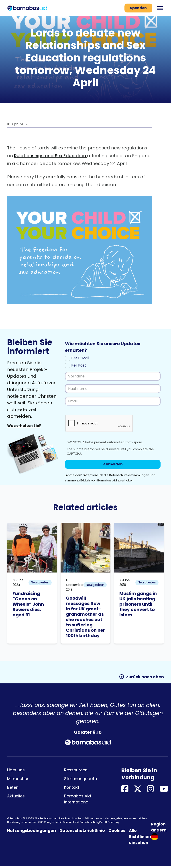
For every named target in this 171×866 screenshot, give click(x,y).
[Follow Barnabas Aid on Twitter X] (138, 789)
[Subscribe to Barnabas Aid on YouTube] (164, 789)
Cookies (116, 830)
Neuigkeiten (40, 582)
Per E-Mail (79, 358)
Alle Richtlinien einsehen (140, 836)
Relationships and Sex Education (50, 156)
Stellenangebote (80, 778)
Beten (12, 787)
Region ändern (159, 827)
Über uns (16, 770)
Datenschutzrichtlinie (82, 830)
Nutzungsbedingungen (31, 830)
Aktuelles (16, 796)
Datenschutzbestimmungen (129, 475)
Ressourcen (76, 770)
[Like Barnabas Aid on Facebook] (124, 789)
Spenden (138, 7)
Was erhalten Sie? (24, 425)
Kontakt (71, 787)
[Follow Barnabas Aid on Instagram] (150, 789)
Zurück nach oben (141, 677)
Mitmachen (18, 778)
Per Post (78, 365)
